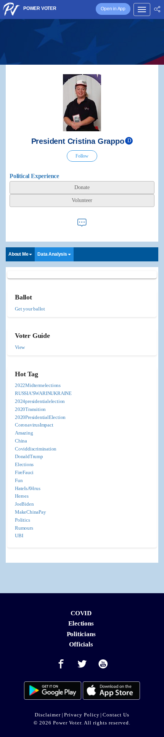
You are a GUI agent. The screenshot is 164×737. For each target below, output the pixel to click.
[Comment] (82, 222)
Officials (81, 644)
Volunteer (82, 200)
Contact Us (116, 715)
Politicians (81, 634)
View (20, 347)
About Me (18, 254)
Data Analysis (52, 254)
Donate (82, 187)
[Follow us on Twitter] (82, 664)
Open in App (113, 8)
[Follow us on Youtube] (103, 664)
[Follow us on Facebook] (61, 664)
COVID (81, 613)
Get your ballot (30, 309)
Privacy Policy (82, 715)
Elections (80, 623)
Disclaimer (48, 715)
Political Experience (34, 176)
